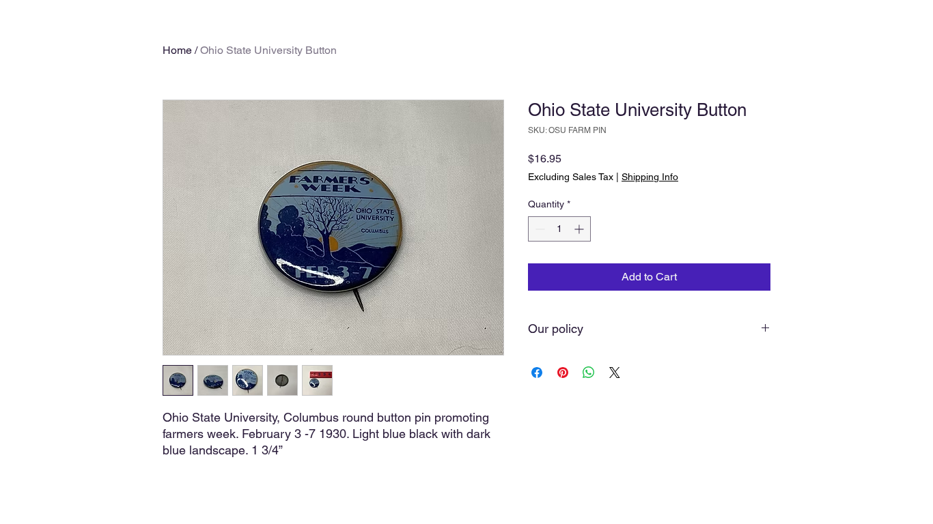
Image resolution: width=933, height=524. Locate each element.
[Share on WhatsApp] (589, 372)
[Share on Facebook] (537, 372)
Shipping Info (650, 176)
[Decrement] (538, 229)
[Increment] (580, 229)
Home (177, 50)
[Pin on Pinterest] (563, 372)
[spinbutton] (559, 229)
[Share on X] (615, 372)
